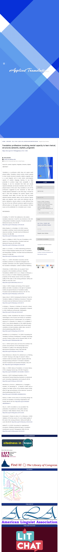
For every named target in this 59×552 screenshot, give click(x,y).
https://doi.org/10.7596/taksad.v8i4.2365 (12, 340)
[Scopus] (17, 443)
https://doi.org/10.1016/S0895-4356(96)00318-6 (14, 394)
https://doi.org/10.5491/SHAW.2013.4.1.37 (13, 283)
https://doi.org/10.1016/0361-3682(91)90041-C (16, 403)
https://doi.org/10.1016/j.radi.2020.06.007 (13, 312)
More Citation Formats (44, 212)
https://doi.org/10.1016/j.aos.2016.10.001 (12, 381)
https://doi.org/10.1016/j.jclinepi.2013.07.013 (13, 331)
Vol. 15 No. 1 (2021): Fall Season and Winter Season (25, 141)
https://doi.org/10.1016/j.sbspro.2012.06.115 (13, 303)
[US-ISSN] (9, 454)
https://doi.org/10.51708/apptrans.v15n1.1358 (15, 151)
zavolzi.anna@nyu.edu (10, 159)
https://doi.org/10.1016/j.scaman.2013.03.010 (13, 431)
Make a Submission (29, 436)
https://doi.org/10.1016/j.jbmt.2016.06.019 (15, 365)
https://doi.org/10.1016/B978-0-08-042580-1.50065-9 (16, 372)
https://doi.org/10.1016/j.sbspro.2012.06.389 (13, 245)
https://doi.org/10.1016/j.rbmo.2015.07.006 (13, 352)
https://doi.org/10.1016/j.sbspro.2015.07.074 (13, 294)
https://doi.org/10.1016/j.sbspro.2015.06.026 (13, 225)
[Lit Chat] (29, 540)
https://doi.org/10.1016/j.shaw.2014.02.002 (22, 422)
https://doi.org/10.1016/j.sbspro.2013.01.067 (13, 256)
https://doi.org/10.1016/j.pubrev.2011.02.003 (13, 413)
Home (3, 141)
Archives (8, 141)
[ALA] (29, 515)
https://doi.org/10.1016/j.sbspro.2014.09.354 (13, 236)
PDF (46, 182)
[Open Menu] (4, 63)
